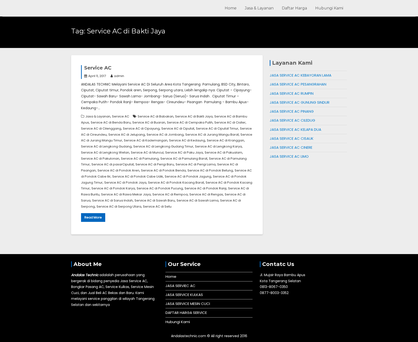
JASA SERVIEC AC (180, 285)
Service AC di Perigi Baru (154, 164)
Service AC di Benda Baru (111, 122)
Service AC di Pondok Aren (118, 170)
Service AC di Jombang (165, 134)
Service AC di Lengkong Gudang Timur (163, 146)
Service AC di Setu (157, 206)
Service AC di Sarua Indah (112, 200)
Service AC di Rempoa (170, 194)
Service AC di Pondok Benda (163, 170)
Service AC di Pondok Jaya (125, 182)
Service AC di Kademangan (145, 140)
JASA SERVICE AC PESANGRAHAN (298, 84)
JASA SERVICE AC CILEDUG (292, 120)
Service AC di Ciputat (177, 128)
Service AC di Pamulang (140, 158)
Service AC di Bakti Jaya (194, 116)
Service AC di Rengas (206, 194)
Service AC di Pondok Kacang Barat (176, 182)
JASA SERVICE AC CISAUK (292, 138)
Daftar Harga (294, 8)
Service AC (98, 68)
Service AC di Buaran (148, 122)
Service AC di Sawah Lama (197, 200)
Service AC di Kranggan (225, 140)
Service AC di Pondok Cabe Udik (137, 176)
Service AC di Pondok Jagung (188, 176)
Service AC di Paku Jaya (184, 152)
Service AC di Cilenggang (101, 128)
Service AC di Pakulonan (100, 158)
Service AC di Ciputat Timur (217, 128)
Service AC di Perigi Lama (196, 164)
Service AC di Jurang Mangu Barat (212, 134)
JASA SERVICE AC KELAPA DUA (295, 129)
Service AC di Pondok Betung (210, 170)
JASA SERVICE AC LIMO (289, 156)
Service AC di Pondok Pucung (160, 188)
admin (119, 76)
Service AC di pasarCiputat (112, 164)
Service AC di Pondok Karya (113, 188)
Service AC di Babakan (155, 116)
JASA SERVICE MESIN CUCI (187, 303)
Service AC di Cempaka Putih (190, 122)
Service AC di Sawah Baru (154, 200)
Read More (93, 217)
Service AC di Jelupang (126, 134)
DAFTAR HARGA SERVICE (186, 312)
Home (231, 8)
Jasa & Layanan (259, 8)
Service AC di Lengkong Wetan (105, 152)
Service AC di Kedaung (187, 140)
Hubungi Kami (329, 8)
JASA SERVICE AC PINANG (292, 111)
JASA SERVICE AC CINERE (291, 147)
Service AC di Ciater (230, 122)
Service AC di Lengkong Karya (218, 146)
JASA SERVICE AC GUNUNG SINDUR (299, 102)
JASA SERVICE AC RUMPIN (292, 93)
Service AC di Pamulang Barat (183, 158)
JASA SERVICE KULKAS (184, 294)
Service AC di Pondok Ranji (205, 188)
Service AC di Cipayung (141, 128)
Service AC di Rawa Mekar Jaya (126, 194)
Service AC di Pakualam (223, 152)
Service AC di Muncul (147, 152)
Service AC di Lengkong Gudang (106, 146)
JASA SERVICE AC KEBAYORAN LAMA (300, 75)
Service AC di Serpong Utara (119, 206)
